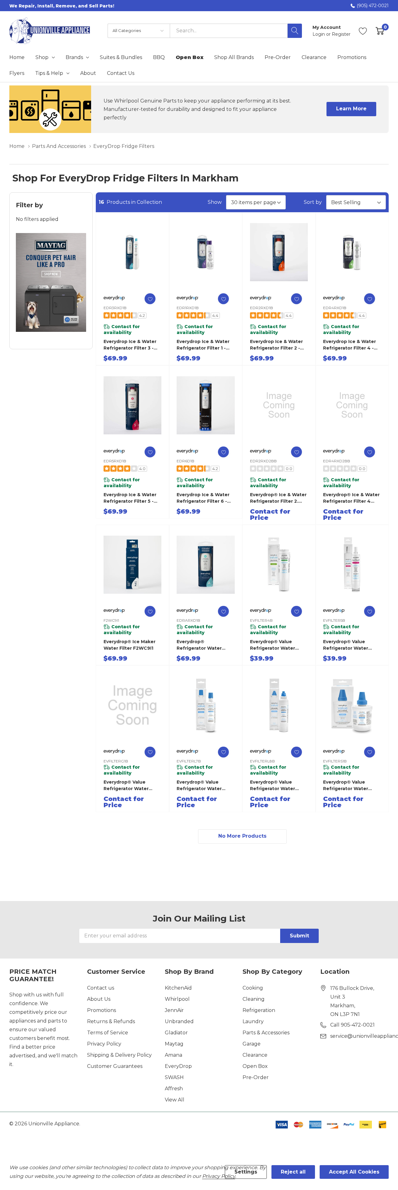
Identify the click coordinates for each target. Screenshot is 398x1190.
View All (174, 1100)
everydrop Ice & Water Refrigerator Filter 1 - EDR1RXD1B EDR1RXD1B (204, 345)
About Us (98, 999)
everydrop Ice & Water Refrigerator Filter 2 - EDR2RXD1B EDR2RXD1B (278, 345)
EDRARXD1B (188, 620)
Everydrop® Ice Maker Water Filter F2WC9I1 (129, 645)
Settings (245, 1172)
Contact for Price (270, 514)
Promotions (101, 1010)
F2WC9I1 (111, 620)
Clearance (255, 1055)
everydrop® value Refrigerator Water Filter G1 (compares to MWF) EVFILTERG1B (130, 785)
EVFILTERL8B (262, 761)
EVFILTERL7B (189, 761)
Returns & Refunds (111, 1021)
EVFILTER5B (334, 620)
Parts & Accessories (266, 1033)
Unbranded (179, 1021)
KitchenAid (178, 988)
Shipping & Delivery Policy (119, 1055)
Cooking (253, 988)
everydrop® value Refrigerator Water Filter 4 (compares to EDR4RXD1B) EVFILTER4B (276, 645)
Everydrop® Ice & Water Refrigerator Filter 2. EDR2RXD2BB (278, 498)
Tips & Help (49, 73)
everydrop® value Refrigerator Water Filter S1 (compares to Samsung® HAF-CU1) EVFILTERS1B (349, 785)
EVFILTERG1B (116, 761)
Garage (252, 1044)
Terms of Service (107, 1033)
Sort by (313, 202)
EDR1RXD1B (188, 307)
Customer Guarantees (114, 1066)
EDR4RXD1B (334, 307)
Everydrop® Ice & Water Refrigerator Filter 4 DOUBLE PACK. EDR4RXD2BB (351, 498)
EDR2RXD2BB (263, 461)
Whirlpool (177, 999)
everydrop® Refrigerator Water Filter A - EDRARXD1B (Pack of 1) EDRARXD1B (204, 645)
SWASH (174, 1077)
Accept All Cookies (354, 1172)
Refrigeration (259, 1010)
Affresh (174, 1089)
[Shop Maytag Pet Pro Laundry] (51, 282)
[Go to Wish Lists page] (363, 30)
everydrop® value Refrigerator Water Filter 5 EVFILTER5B (346, 645)
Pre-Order (256, 1077)
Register (341, 34)
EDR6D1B (185, 461)
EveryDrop (178, 1066)
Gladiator (176, 1033)
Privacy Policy (104, 1044)
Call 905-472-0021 (352, 1025)
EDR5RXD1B (115, 461)
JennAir (174, 1010)
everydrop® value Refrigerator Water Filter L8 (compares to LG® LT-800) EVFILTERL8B (277, 785)
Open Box (255, 1066)
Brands (74, 57)
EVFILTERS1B (335, 761)
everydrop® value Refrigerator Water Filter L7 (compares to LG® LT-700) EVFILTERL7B (203, 785)
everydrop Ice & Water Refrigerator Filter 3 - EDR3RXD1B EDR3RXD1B (132, 345)
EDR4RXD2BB (336, 461)
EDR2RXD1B (261, 307)
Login (319, 34)
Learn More (351, 109)
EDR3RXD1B (115, 307)
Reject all (293, 1172)
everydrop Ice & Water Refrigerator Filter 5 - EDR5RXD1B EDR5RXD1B (132, 498)
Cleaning (254, 999)
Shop (42, 57)
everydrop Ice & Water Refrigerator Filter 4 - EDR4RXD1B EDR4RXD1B (352, 345)
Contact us (100, 988)
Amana (173, 1055)
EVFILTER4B (261, 620)
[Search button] (295, 31)
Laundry (253, 1021)
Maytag (174, 1044)
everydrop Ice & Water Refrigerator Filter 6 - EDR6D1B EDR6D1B (203, 498)
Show (215, 202)
